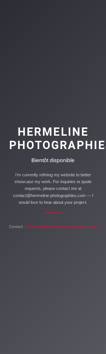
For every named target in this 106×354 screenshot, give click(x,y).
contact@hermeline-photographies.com (61, 227)
